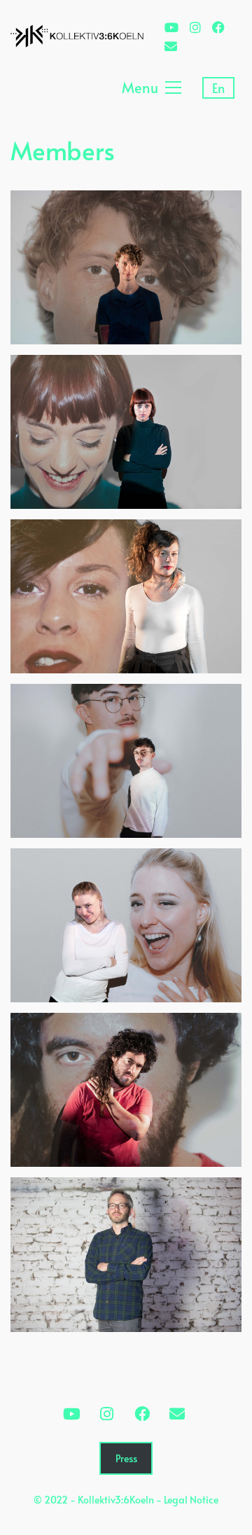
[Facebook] (142, 1414)
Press (126, 1458)
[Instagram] (107, 1414)
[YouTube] (72, 1414)
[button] (151, 87)
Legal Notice (191, 1499)
